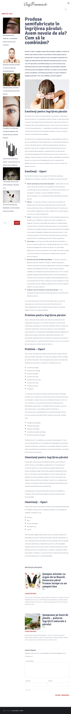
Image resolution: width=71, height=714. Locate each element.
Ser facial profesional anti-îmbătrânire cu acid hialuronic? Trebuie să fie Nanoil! (11, 208)
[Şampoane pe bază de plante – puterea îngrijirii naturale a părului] (32, 621)
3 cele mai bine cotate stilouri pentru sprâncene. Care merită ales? (11, 185)
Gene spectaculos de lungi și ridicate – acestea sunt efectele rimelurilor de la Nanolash (11, 162)
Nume (28, 681)
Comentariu (30, 661)
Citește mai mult (30, 593)
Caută (17, 223)
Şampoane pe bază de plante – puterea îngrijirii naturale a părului (55, 619)
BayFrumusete (7, 710)
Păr (43, 589)
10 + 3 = (28, 690)
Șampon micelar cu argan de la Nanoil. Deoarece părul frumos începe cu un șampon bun (54, 580)
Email (50, 681)
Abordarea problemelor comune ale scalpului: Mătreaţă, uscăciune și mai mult (11, 68)
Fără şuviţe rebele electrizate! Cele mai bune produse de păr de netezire (11, 91)
